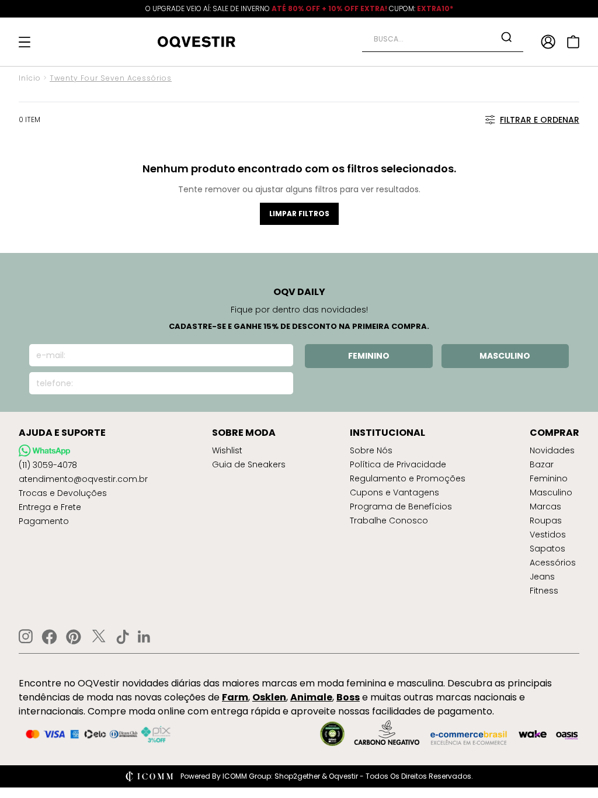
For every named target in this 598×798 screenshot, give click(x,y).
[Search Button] (506, 37)
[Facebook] (49, 636)
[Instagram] (26, 636)
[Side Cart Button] (573, 41)
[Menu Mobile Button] (24, 42)
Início (30, 78)
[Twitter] (98, 637)
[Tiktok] (122, 636)
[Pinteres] (73, 636)
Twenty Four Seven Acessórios (111, 78)
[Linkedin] (144, 636)
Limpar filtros (299, 213)
